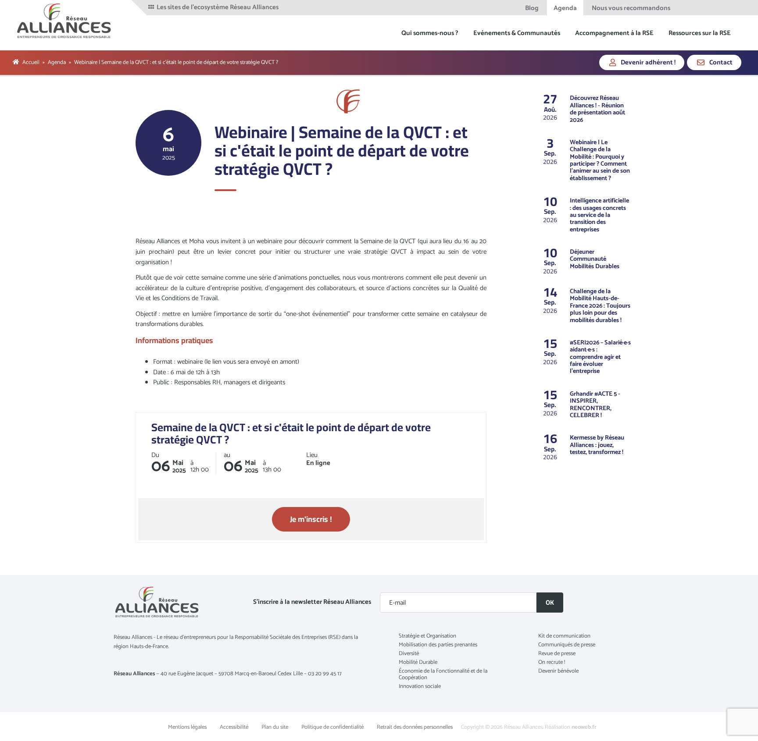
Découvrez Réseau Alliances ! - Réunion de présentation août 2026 (597, 109)
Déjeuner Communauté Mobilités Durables (594, 259)
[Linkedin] (711, 7)
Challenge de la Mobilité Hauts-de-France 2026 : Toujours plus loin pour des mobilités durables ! (600, 306)
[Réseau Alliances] (64, 20)
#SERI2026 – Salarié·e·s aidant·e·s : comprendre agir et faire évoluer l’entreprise (600, 357)
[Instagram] (733, 7)
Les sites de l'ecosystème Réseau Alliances (217, 7)
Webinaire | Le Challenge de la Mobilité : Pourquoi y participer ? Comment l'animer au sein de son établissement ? (600, 160)
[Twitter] (699, 7)
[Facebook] (687, 7)
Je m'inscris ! (311, 519)
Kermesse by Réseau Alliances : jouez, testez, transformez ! (597, 445)
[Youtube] (722, 7)
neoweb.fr (584, 727)
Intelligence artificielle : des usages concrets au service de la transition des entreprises (599, 215)
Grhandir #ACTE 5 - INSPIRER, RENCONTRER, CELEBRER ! (595, 405)
